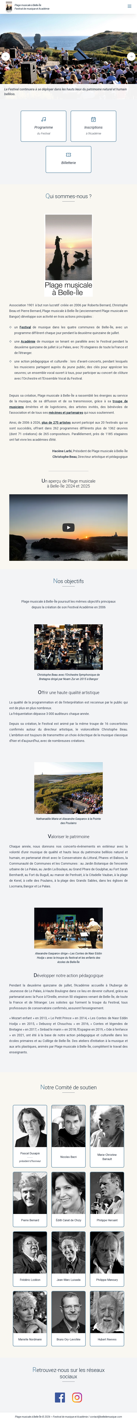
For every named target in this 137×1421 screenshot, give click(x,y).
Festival (25, 327)
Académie (28, 341)
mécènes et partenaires (66, 412)
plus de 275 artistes (56, 422)
